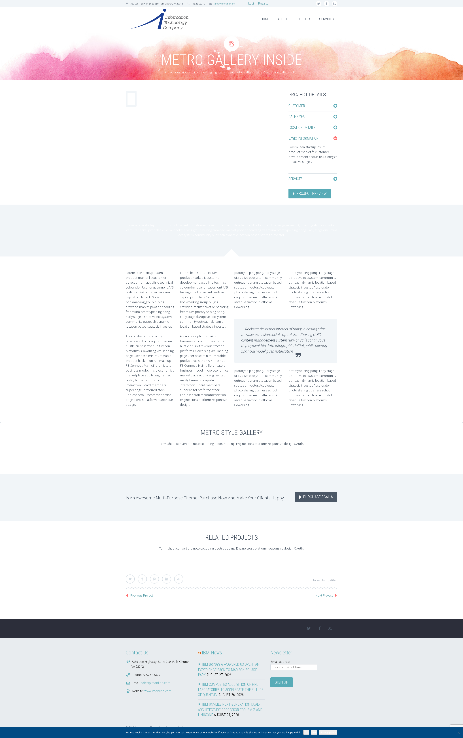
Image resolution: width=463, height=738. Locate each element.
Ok (306, 732)
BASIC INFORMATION (303, 138)
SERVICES (326, 19)
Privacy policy (328, 732)
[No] (458, 733)
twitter (318, 3)
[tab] (312, 105)
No (314, 732)
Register (263, 3)
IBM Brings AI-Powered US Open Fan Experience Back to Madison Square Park (228, 669)
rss (334, 3)
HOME (265, 19)
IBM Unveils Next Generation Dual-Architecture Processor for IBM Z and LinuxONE (230, 709)
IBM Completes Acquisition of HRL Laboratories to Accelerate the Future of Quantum (230, 689)
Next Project (324, 595)
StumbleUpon (178, 579)
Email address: (280, 661)
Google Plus (154, 579)
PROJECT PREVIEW (311, 193)
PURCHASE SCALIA (318, 497)
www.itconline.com (158, 691)
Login (252, 3)
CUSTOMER (296, 106)
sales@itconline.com (224, 3)
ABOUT (282, 19)
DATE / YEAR (297, 116)
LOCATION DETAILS (301, 127)
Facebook (142, 579)
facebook (326, 3)
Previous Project (141, 595)
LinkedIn (166, 579)
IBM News (212, 653)
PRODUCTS (303, 19)
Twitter (130, 579)
